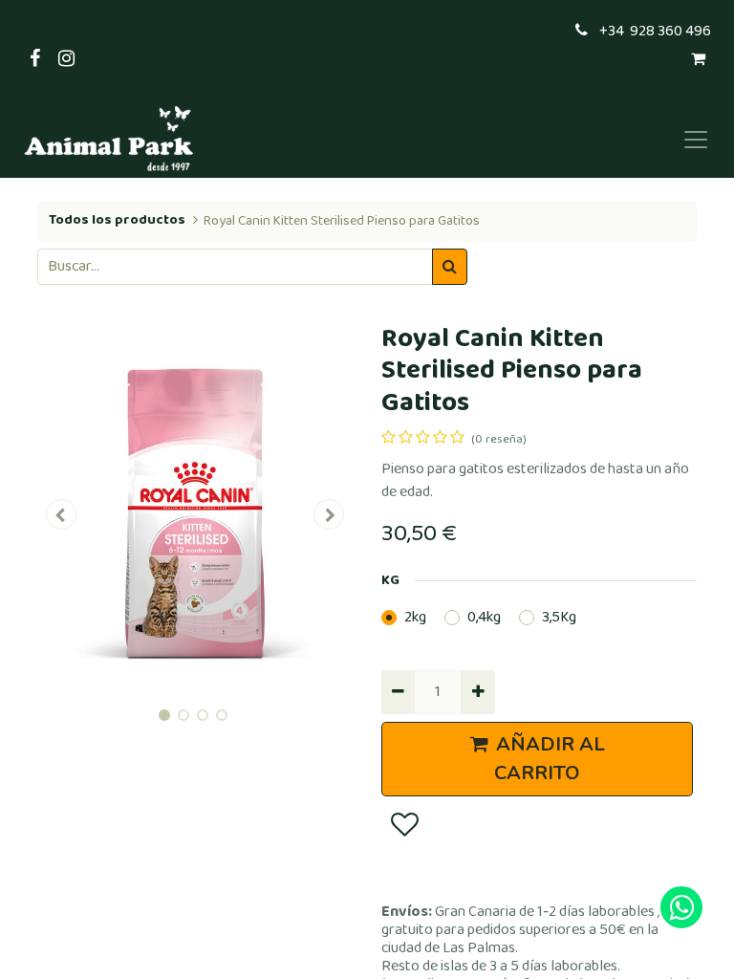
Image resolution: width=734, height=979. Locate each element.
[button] (61, 514)
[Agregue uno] (477, 692)
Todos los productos (117, 219)
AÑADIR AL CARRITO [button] (549, 758)
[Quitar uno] (398, 692)
